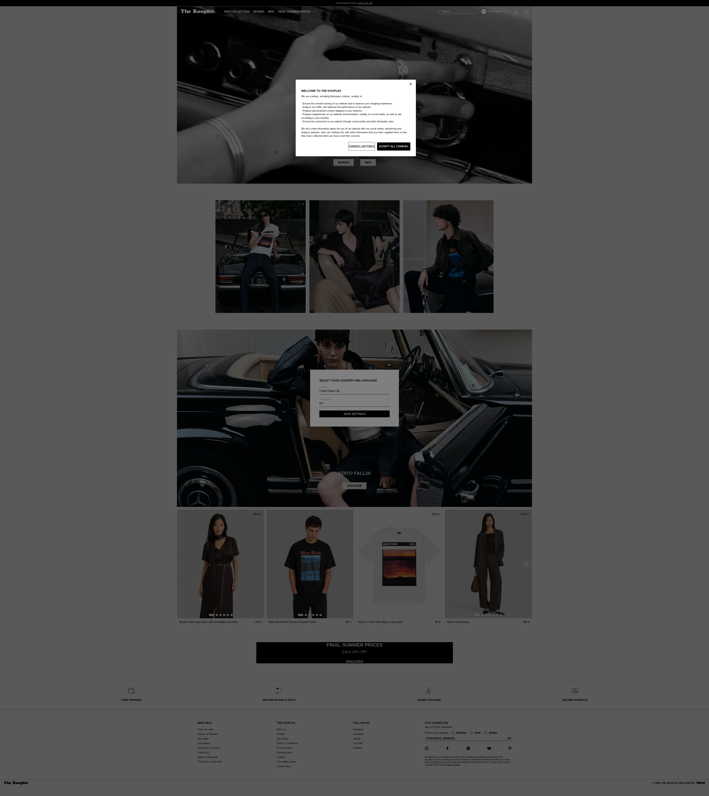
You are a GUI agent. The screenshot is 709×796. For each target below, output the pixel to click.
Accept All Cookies (393, 146)
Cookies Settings (362, 146)
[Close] (411, 84)
